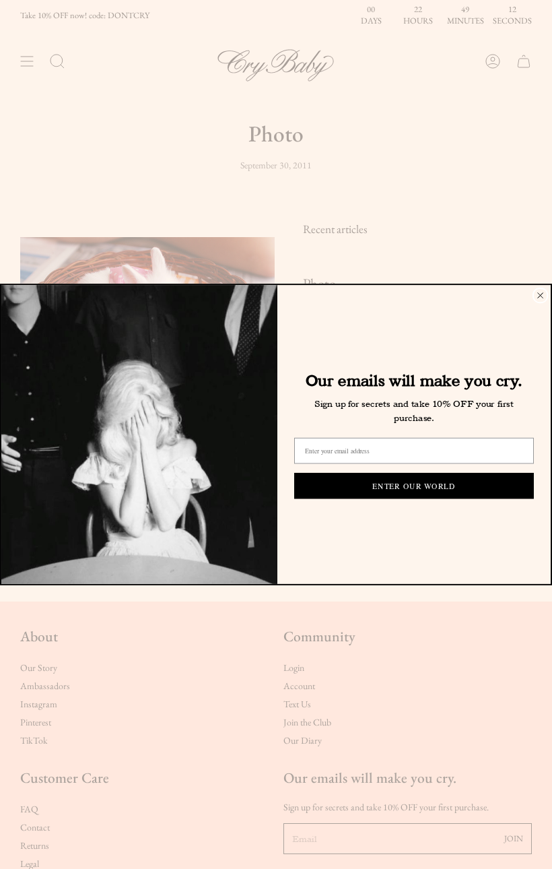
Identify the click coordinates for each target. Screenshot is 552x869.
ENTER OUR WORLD (413, 485)
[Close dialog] (540, 295)
